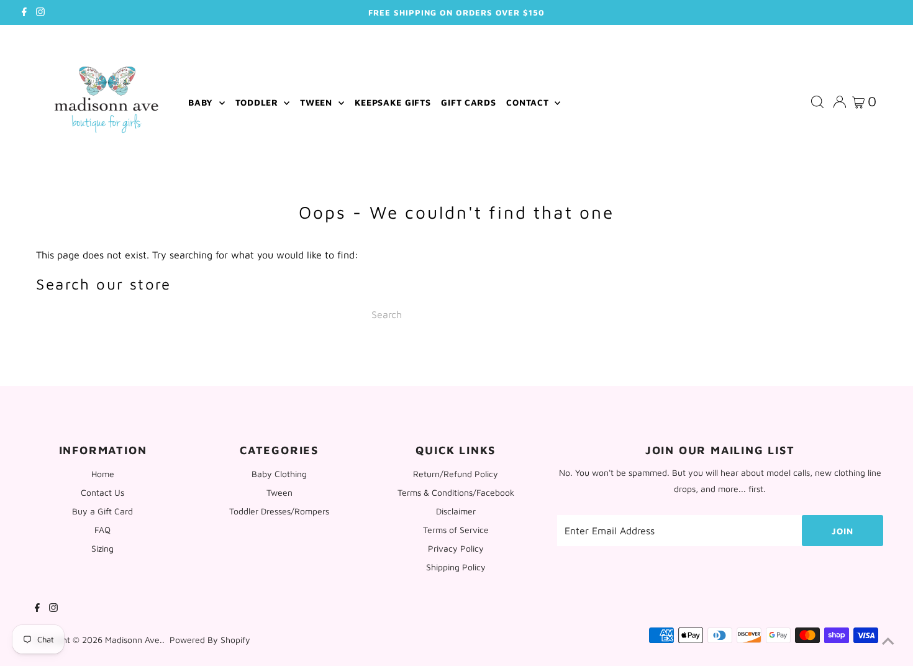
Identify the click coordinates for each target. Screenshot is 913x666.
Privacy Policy (456, 548)
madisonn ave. (133, 639)
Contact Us (102, 492)
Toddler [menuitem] (258, 102)
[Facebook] (24, 12)
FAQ (102, 529)
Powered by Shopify (210, 639)
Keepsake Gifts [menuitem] (393, 102)
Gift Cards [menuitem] (468, 102)
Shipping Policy (456, 567)
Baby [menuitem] (202, 102)
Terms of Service (456, 529)
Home (102, 473)
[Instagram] (40, 12)
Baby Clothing (279, 473)
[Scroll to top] (888, 641)
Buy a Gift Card (102, 511)
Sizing (102, 548)
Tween (279, 492)
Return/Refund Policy (455, 473)
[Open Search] (817, 102)
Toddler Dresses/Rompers (279, 511)
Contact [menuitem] (529, 102)
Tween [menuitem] (317, 102)
